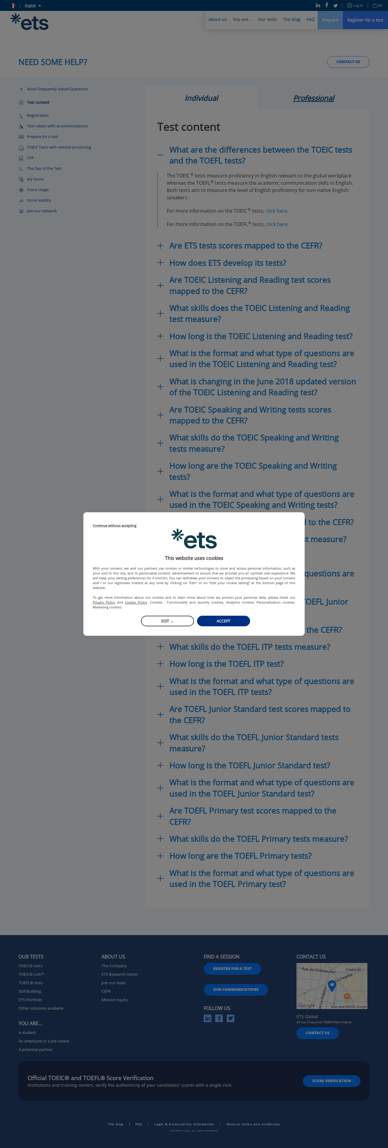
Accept (223, 621)
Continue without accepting (114, 526)
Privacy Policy (104, 602)
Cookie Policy (136, 602)
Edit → (167, 621)
